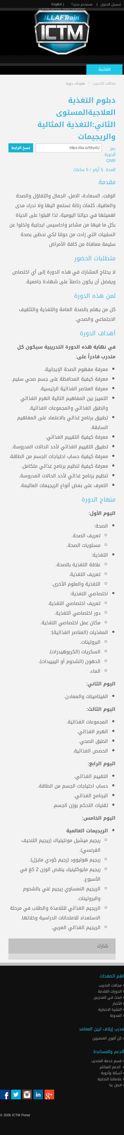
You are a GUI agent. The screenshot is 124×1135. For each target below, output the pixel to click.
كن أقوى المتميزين (107, 1038)
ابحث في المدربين (108, 997)
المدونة (116, 1015)
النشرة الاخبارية (110, 1009)
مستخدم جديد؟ (81, 4)
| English (57, 4)
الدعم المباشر (110, 1067)
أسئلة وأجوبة (112, 1073)
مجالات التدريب (111, 985)
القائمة (104, 69)
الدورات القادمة (110, 991)
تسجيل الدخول (111, 4)
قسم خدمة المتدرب (107, 1061)
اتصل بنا (116, 1085)
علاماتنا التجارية (110, 1079)
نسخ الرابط (20, 148)
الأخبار (118, 1003)
